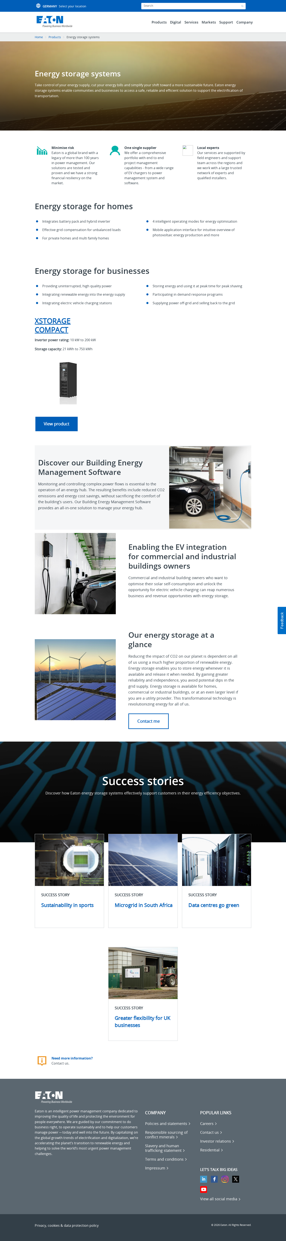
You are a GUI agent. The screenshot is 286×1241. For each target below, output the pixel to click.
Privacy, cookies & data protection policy (67, 1225)
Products (55, 37)
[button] (148, 721)
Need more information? (72, 1058)
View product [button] (56, 424)
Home (39, 37)
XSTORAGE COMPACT (53, 325)
